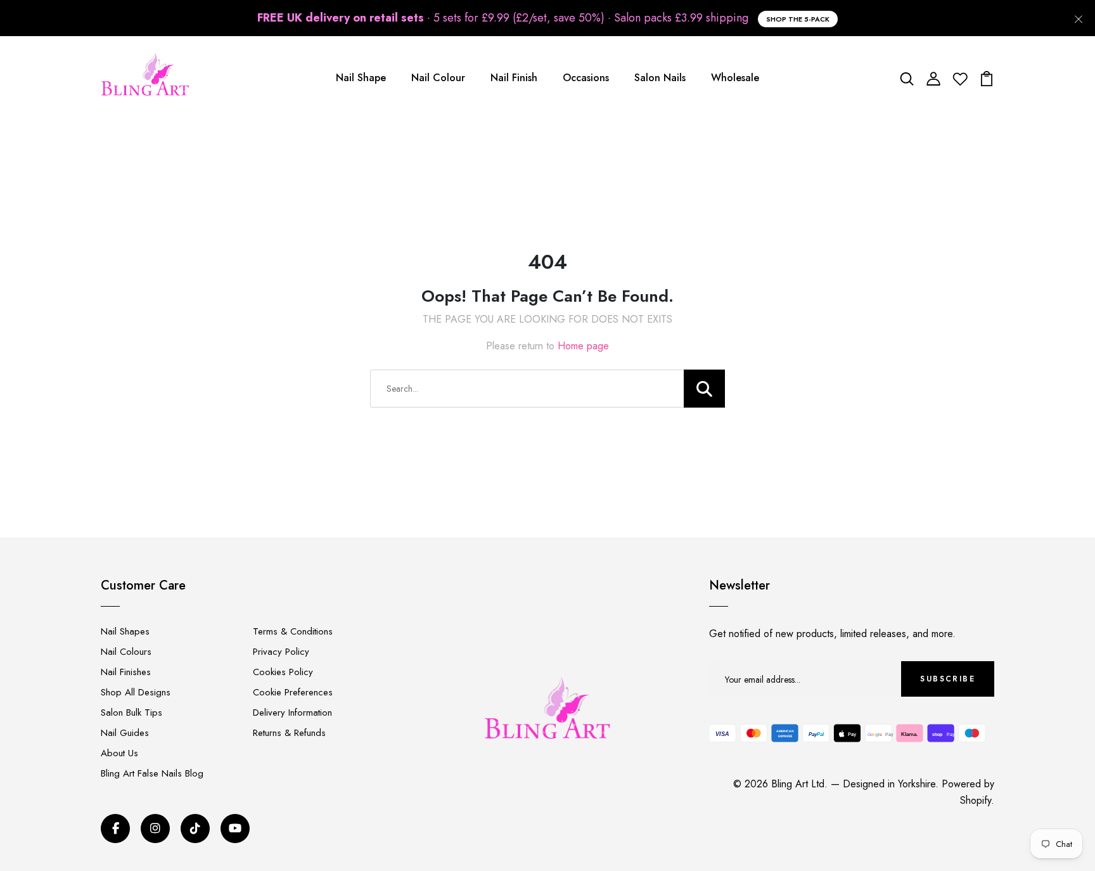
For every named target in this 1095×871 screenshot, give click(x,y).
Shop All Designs (135, 692)
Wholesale (735, 77)
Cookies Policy (283, 672)
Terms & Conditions (293, 631)
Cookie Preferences (293, 692)
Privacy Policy (281, 652)
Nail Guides (125, 733)
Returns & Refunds (289, 733)
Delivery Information (292, 712)
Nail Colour (438, 77)
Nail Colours (126, 652)
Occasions (586, 77)
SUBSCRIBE (947, 679)
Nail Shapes (125, 631)
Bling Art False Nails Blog (152, 773)
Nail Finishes (126, 672)
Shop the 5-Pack (797, 19)
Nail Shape (361, 77)
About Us (119, 753)
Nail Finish (513, 77)
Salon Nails (660, 77)
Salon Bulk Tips (131, 712)
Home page (583, 346)
